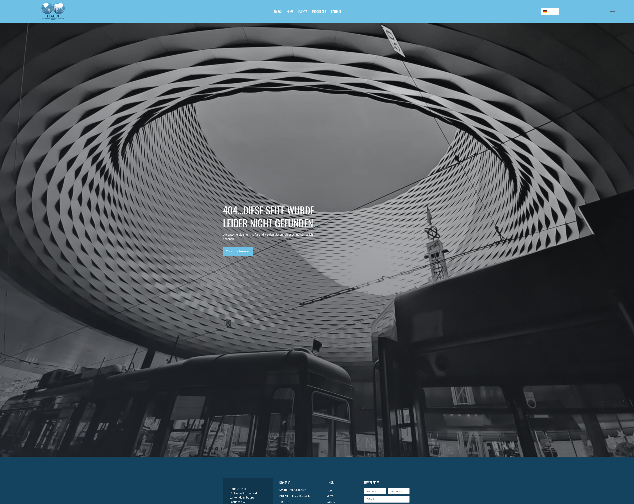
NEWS (290, 11)
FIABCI (278, 11)
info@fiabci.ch (297, 490)
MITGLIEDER (319, 11)
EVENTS (302, 11)
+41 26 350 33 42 (300, 496)
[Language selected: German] (550, 11)
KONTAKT (336, 11)
